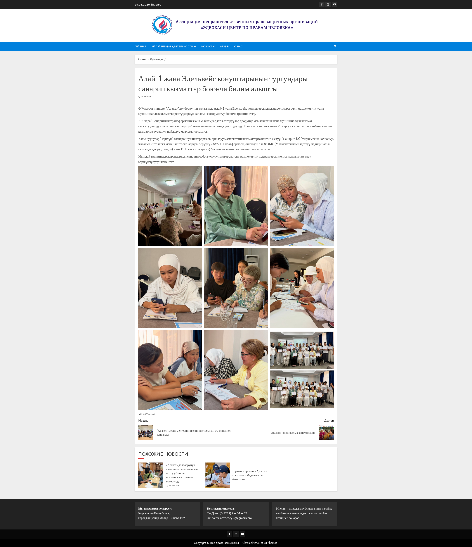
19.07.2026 (240, 479)
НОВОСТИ (208, 46)
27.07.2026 (174, 485)
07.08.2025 (146, 97)
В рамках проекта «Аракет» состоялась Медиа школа (249, 473)
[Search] (335, 46)
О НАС (238, 46)
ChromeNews (251, 543)
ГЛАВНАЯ (140, 46)
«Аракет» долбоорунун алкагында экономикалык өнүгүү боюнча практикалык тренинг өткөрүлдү (182, 473)
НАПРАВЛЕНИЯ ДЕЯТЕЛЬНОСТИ (172, 46)
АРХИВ (224, 46)
